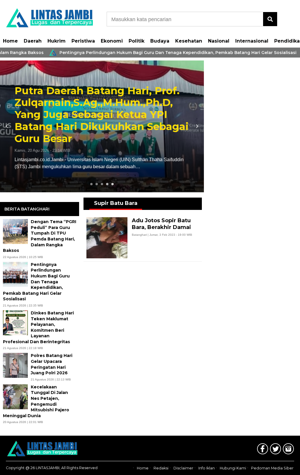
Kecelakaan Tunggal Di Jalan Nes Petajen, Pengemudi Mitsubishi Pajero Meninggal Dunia (36, 401)
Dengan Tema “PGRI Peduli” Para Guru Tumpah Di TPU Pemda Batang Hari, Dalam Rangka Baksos (39, 236)
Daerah (33, 41)
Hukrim (56, 41)
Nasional (218, 41)
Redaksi (161, 468)
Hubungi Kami (233, 468)
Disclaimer (183, 468)
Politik (136, 41)
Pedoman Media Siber (272, 468)
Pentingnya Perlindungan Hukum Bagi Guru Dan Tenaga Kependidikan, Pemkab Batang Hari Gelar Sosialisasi (163, 52)
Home (10, 41)
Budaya (159, 41)
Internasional (251, 41)
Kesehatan (188, 41)
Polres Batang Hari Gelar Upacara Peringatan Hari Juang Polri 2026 (51, 364)
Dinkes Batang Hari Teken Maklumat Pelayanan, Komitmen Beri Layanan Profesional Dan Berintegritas (38, 327)
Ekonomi (112, 41)
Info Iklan (206, 468)
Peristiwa (83, 41)
